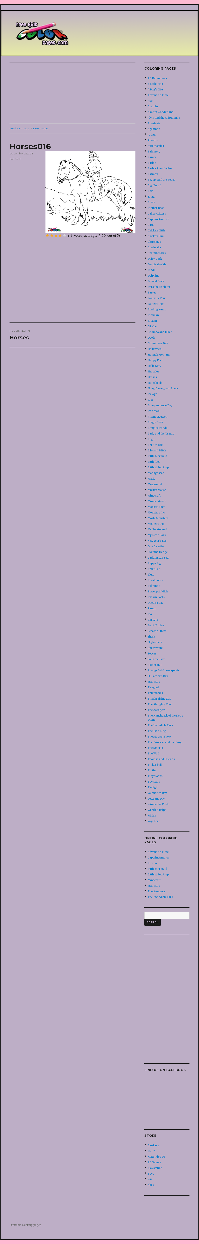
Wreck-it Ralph (157, 810)
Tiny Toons (155, 776)
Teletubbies (155, 693)
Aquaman (154, 129)
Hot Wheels (155, 383)
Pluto (151, 574)
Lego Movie (155, 445)
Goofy (151, 337)
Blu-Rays (153, 1145)
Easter (152, 292)
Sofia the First (156, 659)
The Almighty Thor (160, 704)
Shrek (151, 636)
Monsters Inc (156, 512)
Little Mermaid (157, 456)
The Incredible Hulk (160, 725)
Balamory (154, 151)
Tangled (153, 687)
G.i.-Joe (152, 326)
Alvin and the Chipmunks (164, 117)
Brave (151, 202)
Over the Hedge (158, 552)
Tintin (152, 770)
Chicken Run (156, 236)
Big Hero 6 (154, 185)
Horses (152, 377)
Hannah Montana (159, 354)
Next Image (40, 128)
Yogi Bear (154, 821)
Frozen (152, 320)
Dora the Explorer (159, 287)
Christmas (154, 242)
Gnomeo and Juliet (160, 332)
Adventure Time (158, 95)
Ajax (150, 100)
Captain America (158, 219)
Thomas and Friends (161, 759)
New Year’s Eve (157, 540)
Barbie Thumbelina (160, 168)
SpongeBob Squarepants (163, 670)
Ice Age (152, 394)
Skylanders (155, 642)
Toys (151, 1173)
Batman (153, 174)
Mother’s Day (156, 524)
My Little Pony (157, 535)
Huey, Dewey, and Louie (163, 388)
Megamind (155, 484)
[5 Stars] (64, 235)
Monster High (156, 507)
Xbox (151, 1185)
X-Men (152, 815)
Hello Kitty (154, 366)
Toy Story (154, 781)
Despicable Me (157, 264)
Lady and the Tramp (161, 433)
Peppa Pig (154, 563)
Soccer (152, 653)
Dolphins (153, 275)
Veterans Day (156, 798)
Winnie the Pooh (158, 804)
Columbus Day (157, 253)
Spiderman (155, 665)
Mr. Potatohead (157, 529)
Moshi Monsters (158, 518)
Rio (150, 614)
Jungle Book (155, 422)
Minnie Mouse (157, 501)
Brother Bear (156, 208)
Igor (150, 399)
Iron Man (154, 411)
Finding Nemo (157, 309)
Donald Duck (156, 281)
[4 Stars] (60, 235)
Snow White (155, 648)
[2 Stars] (52, 235)
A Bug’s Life (155, 89)
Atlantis (153, 140)
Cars (151, 225)
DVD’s (151, 1151)
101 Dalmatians (157, 78)
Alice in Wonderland (161, 112)
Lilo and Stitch (157, 450)
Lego (151, 439)
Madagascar (156, 473)
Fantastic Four (157, 298)
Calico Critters (157, 213)
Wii (150, 1179)
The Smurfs (155, 748)
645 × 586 (15, 158)
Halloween (154, 349)
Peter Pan (154, 569)
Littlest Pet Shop (158, 467)
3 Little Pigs (155, 84)
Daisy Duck (155, 258)
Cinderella (154, 247)
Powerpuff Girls (158, 591)
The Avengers (156, 710)
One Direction (156, 546)
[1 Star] (47, 235)
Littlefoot (154, 461)
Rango (152, 608)
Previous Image (19, 128)
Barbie (152, 163)
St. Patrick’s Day (158, 676)
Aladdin (153, 106)
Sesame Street (157, 631)
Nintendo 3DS (156, 1156)
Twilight (153, 787)
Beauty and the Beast (161, 179)
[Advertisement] (73, 93)
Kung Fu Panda (158, 428)
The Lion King (157, 731)
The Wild (153, 753)
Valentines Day (157, 793)
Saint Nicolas (156, 625)
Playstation (155, 1168)
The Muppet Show (159, 736)
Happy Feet (155, 360)
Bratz (151, 196)
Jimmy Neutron (157, 416)
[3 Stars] (56, 235)
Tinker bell (155, 765)
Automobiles (156, 146)
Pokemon (154, 586)
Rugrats (153, 619)
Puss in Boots (156, 597)
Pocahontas (155, 580)
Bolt (150, 191)
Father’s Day (156, 304)
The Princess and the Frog (165, 742)
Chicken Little (156, 230)
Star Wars (154, 681)
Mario (151, 478)
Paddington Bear (159, 557)
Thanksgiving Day (159, 698)
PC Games (154, 1162)
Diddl (151, 270)
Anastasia (154, 123)
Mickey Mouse (157, 490)
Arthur (152, 134)
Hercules (153, 371)
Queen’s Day (155, 602)
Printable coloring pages (25, 1225)
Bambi (152, 157)
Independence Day (160, 405)
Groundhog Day (158, 343)
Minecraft (154, 495)
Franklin (153, 315)
